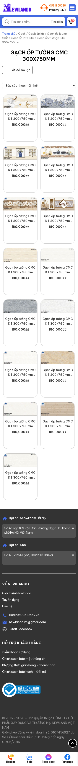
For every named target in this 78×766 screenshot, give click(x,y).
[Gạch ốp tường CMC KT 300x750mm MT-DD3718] (58, 203)
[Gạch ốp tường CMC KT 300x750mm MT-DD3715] (20, 203)
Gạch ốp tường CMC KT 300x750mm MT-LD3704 (20, 321)
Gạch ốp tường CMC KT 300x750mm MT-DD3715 (20, 218)
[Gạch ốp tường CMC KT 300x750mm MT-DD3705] (58, 101)
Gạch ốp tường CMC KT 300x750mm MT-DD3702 (20, 116)
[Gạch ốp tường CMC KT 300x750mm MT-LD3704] (20, 306)
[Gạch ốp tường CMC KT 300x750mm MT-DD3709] (20, 153)
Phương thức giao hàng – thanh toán (28, 665)
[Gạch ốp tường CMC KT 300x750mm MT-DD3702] (20, 101)
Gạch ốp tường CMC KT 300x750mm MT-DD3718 (57, 218)
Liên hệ (7, 606)
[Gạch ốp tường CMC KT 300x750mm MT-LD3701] (20, 255)
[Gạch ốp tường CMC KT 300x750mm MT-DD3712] (58, 153)
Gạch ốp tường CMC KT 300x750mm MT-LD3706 (57, 321)
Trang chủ (8, 33)
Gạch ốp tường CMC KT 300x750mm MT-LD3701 (20, 270)
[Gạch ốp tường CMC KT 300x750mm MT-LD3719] (20, 460)
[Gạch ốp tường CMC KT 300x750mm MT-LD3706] (58, 306)
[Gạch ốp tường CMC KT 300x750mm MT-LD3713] (20, 358)
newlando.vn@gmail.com (27, 622)
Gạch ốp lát (36, 33)
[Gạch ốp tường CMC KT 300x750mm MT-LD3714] (58, 358)
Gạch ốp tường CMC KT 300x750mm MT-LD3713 (20, 372)
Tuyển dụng (10, 600)
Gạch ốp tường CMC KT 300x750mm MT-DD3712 (57, 167)
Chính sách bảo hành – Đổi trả (24, 672)
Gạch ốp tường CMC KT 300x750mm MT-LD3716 (20, 424)
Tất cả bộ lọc (20, 70)
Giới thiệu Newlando (16, 593)
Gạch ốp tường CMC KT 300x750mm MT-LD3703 (57, 270)
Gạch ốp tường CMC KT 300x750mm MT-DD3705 (57, 116)
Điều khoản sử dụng (16, 652)
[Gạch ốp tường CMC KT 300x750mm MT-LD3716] (20, 409)
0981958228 (57, 5)
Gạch (22, 33)
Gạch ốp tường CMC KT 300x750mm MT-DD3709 (20, 167)
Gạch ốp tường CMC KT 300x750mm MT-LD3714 (57, 372)
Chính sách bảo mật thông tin (23, 659)
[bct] (21, 689)
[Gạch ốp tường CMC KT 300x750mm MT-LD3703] (58, 255)
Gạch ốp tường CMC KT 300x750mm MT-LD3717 (57, 424)
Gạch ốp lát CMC (22, 38)
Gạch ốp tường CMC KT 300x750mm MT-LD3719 (20, 475)
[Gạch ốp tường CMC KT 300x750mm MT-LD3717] (58, 409)
